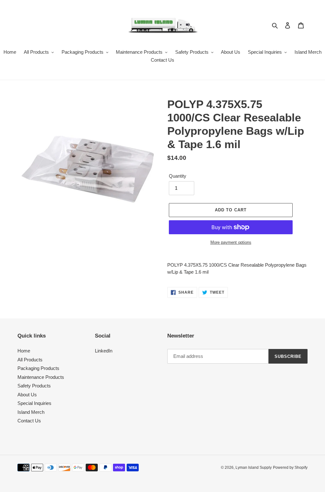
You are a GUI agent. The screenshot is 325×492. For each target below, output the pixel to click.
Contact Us (29, 420)
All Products (30, 359)
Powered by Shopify (290, 467)
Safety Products (34, 385)
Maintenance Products (40, 377)
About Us (27, 394)
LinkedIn (103, 350)
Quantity (177, 176)
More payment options (230, 242)
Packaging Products (38, 368)
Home (23, 350)
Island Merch (30, 412)
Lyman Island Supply (253, 467)
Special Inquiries (34, 403)
